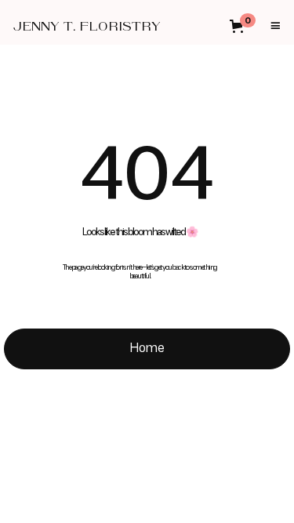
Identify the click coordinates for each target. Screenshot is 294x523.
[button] (247, 26)
